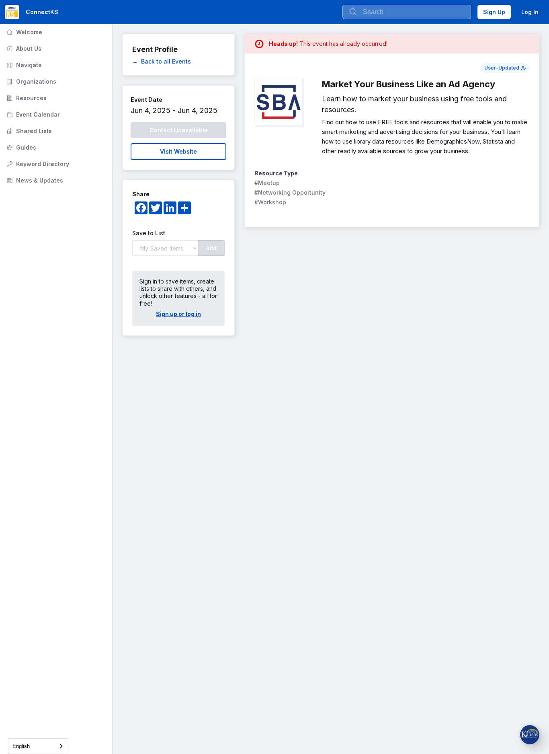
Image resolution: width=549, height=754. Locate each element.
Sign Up (494, 11)
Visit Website (178, 151)
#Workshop (270, 202)
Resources (26, 98)
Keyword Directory (37, 163)
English (21, 746)
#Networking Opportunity (290, 192)
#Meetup (267, 182)
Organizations (30, 81)
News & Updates (34, 180)
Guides (20, 147)
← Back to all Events (161, 61)
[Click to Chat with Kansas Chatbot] (529, 734)
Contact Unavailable (179, 130)
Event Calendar (32, 114)
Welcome (23, 32)
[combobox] (38, 746)
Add (211, 247)
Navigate (23, 65)
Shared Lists (28, 130)
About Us (23, 48)
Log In (530, 11)
